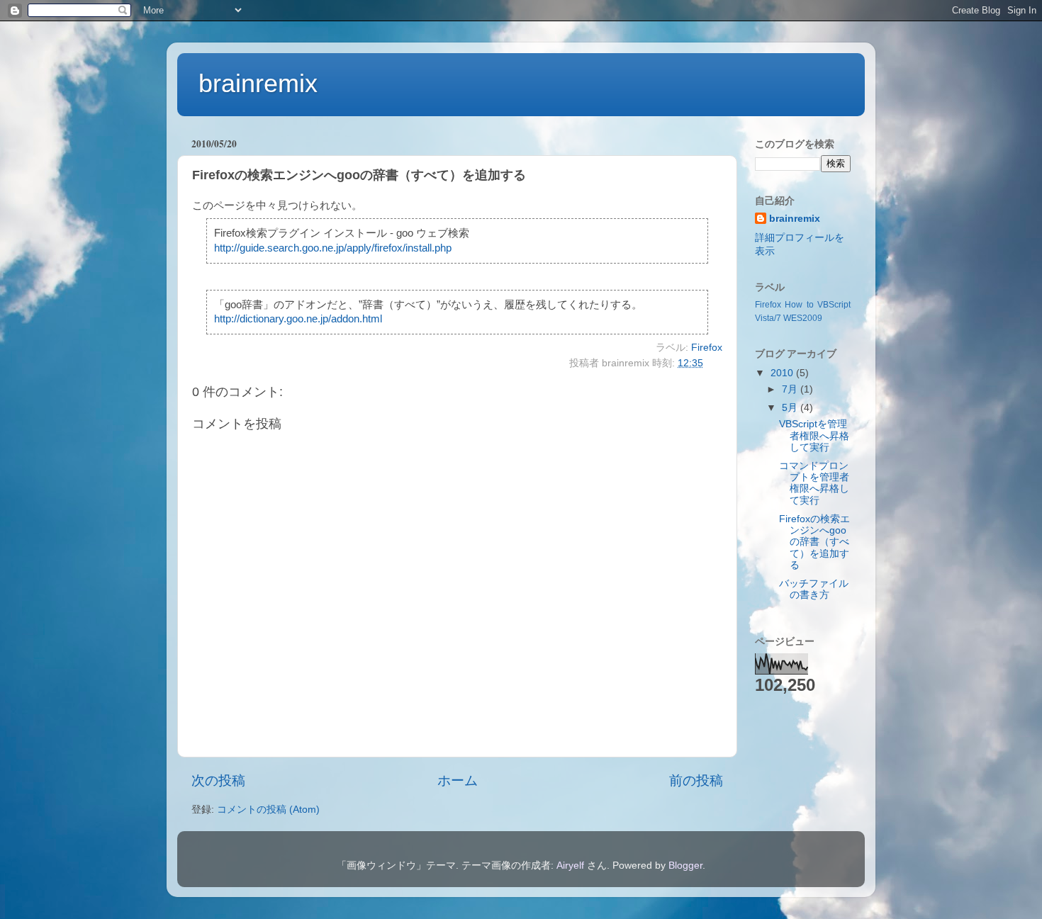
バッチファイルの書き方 (813, 589)
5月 (791, 407)
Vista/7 (768, 318)
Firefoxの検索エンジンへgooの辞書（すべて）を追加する (814, 542)
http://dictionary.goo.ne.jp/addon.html (298, 319)
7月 (791, 389)
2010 (783, 373)
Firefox (706, 347)
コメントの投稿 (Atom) (268, 809)
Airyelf (570, 865)
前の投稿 (696, 780)
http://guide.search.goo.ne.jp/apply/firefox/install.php (333, 248)
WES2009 (802, 318)
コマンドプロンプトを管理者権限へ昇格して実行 (814, 483)
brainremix (258, 83)
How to (799, 305)
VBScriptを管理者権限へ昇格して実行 (814, 435)
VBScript (834, 305)
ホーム (457, 780)
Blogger (685, 865)
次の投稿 (218, 780)
